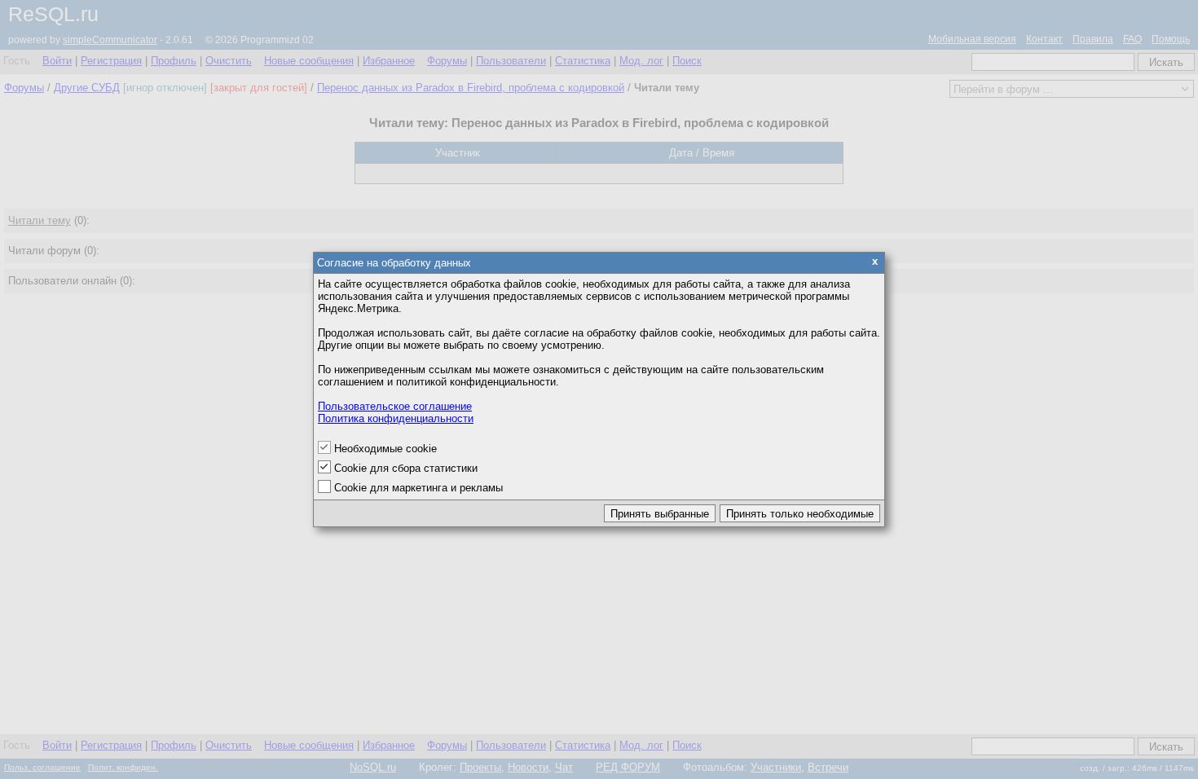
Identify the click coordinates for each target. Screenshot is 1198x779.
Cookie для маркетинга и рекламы (418, 488)
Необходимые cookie (385, 448)
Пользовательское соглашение (395, 406)
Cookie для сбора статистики (406, 468)
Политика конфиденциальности (395, 418)
